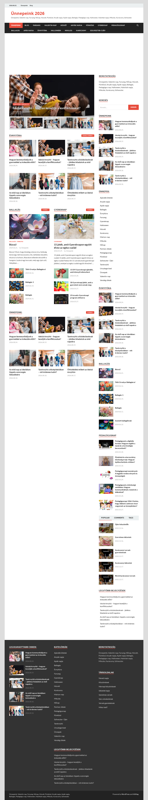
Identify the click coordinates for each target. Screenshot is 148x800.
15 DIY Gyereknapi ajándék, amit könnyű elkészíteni (81, 270)
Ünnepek (20, 241)
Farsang (36, 25)
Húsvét (63, 25)
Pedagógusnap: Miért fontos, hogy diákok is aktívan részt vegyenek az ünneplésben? (127, 503)
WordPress (126, 794)
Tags (131, 518)
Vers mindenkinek (106, 699)
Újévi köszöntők (122, 524)
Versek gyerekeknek (107, 703)
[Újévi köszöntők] (106, 524)
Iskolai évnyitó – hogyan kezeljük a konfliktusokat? (49, 160)
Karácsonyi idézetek (123, 563)
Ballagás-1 (29, 282)
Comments (119, 518)
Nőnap (102, 245)
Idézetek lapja (104, 691)
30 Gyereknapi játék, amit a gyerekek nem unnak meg (81, 283)
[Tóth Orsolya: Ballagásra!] (16, 269)
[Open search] (137, 25)
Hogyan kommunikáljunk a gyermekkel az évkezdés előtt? (22, 160)
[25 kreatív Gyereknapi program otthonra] (61, 295)
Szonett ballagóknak (123, 421)
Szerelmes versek (105, 695)
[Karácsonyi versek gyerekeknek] (106, 550)
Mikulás (68, 30)
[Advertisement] (74, 54)
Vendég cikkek (105, 280)
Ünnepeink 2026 (28, 13)
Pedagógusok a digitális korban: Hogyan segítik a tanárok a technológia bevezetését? (125, 444)
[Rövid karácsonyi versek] (106, 576)
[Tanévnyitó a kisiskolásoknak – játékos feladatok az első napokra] (51, 95)
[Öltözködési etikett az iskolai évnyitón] (80, 181)
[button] (90, 95)
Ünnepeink (24, 5)
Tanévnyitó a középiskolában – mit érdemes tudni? (51, 194)
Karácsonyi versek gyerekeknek (122, 551)
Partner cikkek (105, 249)
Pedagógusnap (118, 25)
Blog (31, 5)
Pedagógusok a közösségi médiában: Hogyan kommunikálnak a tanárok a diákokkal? (126, 488)
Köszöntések (104, 682)
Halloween (56, 30)
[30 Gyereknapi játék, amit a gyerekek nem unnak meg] (61, 283)
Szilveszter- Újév (97, 30)
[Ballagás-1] (16, 282)
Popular (105, 518)
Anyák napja (76, 25)
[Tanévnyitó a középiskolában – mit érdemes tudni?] (51, 181)
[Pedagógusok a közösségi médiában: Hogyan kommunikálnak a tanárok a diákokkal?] (106, 485)
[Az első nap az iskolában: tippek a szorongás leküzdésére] (22, 181)
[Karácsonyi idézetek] (106, 563)
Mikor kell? (103, 707)
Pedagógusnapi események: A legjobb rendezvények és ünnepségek (126, 473)
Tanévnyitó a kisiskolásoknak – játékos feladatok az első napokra (80, 162)
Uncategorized (106, 268)
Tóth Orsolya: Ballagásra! (35, 269)
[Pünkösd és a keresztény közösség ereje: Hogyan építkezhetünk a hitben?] (106, 457)
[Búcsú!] (29, 227)
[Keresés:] (119, 107)
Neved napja (104, 678)
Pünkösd (90, 25)
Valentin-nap (50, 25)
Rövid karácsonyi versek (125, 576)
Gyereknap (103, 25)
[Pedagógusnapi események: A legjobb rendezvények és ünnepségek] (106, 471)
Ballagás (15, 30)
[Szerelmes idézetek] (106, 537)
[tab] (105, 518)
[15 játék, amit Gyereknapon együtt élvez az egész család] (74, 227)
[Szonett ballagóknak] (106, 421)
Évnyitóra (42, 30)
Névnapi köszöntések (107, 686)
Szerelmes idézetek (123, 537)
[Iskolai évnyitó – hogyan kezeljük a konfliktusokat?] (51, 148)
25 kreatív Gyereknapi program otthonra (79, 296)
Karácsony (81, 30)
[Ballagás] (16, 295)
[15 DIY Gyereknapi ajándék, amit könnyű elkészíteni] (61, 270)
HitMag (135, 794)
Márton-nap (105, 237)
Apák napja (29, 30)
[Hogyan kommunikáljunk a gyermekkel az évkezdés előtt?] (22, 148)
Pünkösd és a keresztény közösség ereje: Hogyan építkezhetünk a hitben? (125, 459)
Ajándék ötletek (106, 198)
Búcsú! (13, 244)
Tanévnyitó (25, 100)
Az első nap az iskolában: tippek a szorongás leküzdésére (20, 195)
